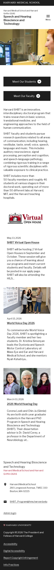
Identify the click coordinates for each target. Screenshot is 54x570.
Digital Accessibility (14, 551)
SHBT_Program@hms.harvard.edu (28, 501)
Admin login (9, 513)
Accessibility (10, 544)
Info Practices (11, 564)
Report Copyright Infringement (20, 557)
